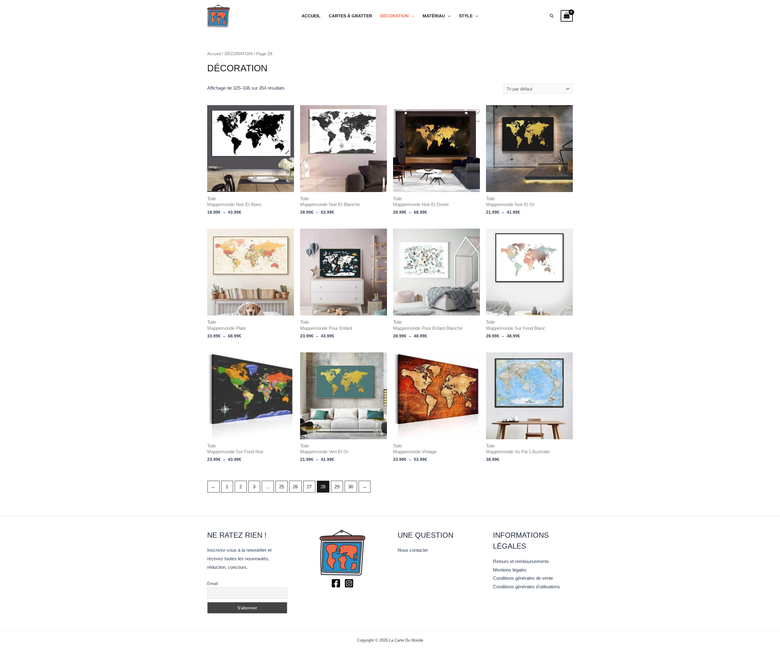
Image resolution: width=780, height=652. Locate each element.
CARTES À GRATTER (350, 16)
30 (350, 486)
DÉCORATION (394, 16)
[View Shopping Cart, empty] (567, 16)
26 (295, 486)
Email (212, 583)
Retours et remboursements (521, 561)
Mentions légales (509, 569)
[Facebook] (336, 583)
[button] (552, 16)
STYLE (466, 16)
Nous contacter (413, 550)
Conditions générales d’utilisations (526, 586)
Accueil (311, 16)
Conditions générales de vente (523, 578)
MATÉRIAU (434, 16)
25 (281, 486)
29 (337, 486)
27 (309, 486)
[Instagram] (349, 583)
